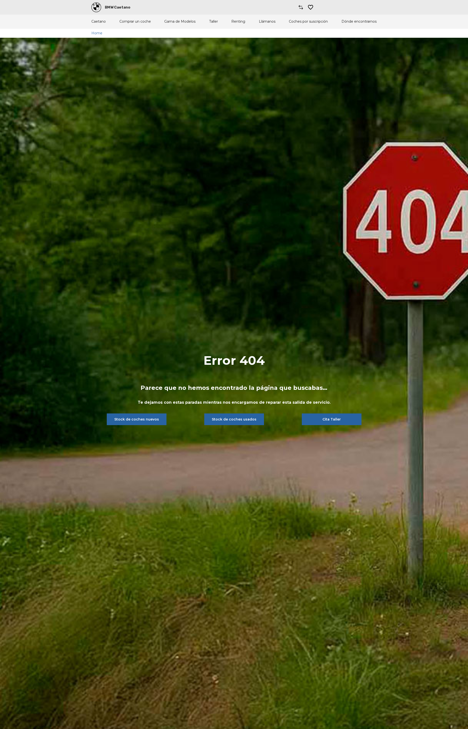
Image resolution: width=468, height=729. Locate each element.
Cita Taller (331, 419)
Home (96, 33)
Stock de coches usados (234, 419)
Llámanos (267, 21)
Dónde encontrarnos (359, 21)
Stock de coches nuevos (136, 419)
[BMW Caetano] (96, 7)
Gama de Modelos (179, 21)
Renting (238, 21)
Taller (213, 21)
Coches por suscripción (308, 21)
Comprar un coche (135, 21)
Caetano (98, 21)
